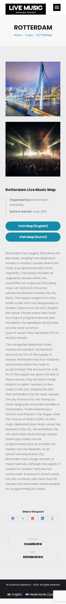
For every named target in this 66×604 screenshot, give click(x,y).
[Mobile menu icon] (56, 7)
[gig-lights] (33, 149)
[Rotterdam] (33, 89)
